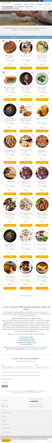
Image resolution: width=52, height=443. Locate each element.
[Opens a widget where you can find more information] (6, 440)
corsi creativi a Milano (26, 344)
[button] (46, 4)
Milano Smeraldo (15, 34)
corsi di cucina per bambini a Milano (26, 342)
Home (3, 34)
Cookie (25, 372)
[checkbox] (2, 375)
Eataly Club (31, 391)
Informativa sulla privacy (17, 372)
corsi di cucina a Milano (26, 337)
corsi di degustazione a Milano (26, 340)
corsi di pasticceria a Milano (26, 339)
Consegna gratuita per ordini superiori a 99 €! (9, 0)
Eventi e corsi (8, 34)
